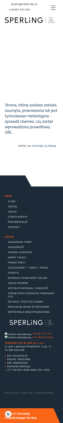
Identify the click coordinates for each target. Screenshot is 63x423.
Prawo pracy (17, 262)
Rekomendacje (18, 221)
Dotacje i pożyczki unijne (25, 301)
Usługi (12, 211)
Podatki (13, 272)
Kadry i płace (17, 257)
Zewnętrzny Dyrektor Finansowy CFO (31, 295)
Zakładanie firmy (20, 241)
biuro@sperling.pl (43, 337)
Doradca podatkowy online (27, 277)
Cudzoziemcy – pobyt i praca (28, 267)
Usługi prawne (18, 283)
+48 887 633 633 (42, 333)
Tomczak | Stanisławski (37, 392)
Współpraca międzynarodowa (29, 311)
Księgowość (16, 247)
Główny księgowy (20, 252)
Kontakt (14, 227)
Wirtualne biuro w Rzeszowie (28, 306)
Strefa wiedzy (17, 216)
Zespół (12, 206)
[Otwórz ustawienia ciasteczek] (8, 414)
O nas (12, 201)
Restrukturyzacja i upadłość (28, 288)
